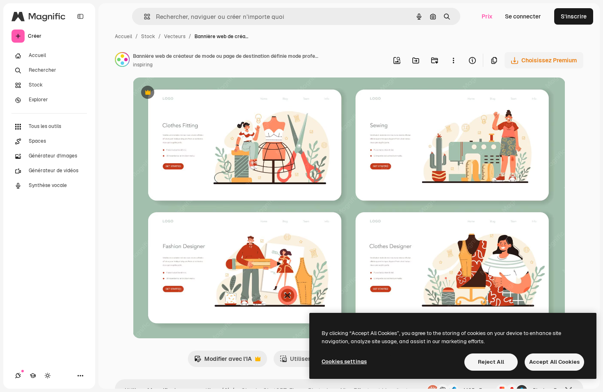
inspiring (143, 65)
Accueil (123, 36)
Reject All (491, 361)
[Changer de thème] (47, 375)
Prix (487, 16)
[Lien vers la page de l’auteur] (122, 60)
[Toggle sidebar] (80, 16)
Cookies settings (344, 361)
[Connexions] (18, 375)
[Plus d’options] (453, 60)
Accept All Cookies (554, 361)
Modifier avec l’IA (223, 361)
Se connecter (523, 16)
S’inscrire (574, 16)
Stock (148, 36)
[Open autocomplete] (143, 17)
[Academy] (32, 375)
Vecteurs (174, 36)
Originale (187, 93)
